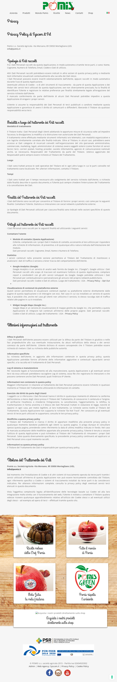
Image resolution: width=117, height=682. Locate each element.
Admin (32, 666)
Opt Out (106, 280)
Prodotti (26, 13)
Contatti (79, 13)
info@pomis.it (13, 49)
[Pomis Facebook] (49, 672)
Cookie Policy (82, 666)
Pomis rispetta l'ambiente (87, 597)
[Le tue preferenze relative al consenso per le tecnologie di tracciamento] (112, 677)
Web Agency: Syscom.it (48, 666)
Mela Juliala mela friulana (34, 597)
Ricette (56, 13)
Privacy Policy (93, 280)
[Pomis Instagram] (58, 672)
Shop (90, 13)
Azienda (13, 13)
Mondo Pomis (41, 13)
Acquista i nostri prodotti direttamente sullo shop (60, 620)
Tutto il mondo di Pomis (87, 550)
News (67, 13)
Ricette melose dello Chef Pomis (34, 550)
